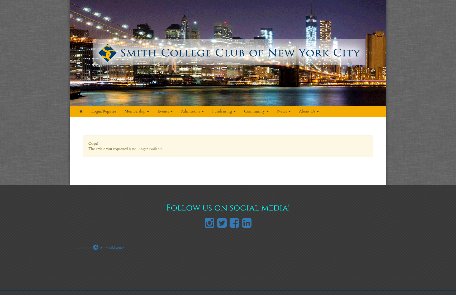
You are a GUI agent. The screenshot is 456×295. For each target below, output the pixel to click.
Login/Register (103, 111)
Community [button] (255, 111)
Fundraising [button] (222, 111)
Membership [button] (135, 111)
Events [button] (164, 111)
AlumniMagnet (111, 247)
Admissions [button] (191, 111)
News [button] (282, 111)
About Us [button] (307, 111)
